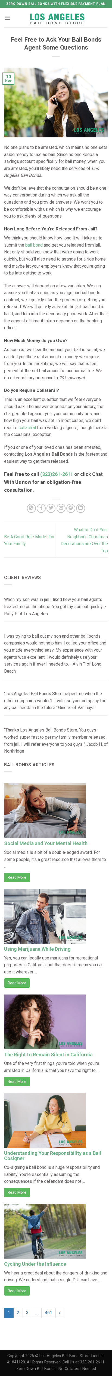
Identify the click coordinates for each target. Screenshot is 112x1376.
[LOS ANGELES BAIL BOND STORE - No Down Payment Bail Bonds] (58, 18)
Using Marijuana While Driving (37, 949)
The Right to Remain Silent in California (48, 1054)
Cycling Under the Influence (35, 1264)
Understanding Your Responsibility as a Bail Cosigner (52, 1155)
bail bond (34, 245)
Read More (17, 877)
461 (48, 1312)
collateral (27, 427)
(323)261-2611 (56, 474)
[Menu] (7, 17)
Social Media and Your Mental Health (46, 843)
